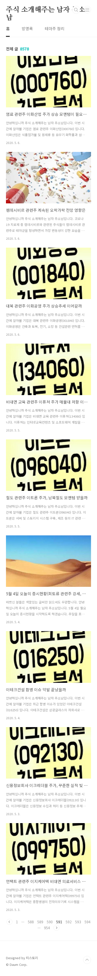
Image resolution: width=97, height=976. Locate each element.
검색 (76, 10)
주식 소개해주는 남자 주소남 (45, 10)
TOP (87, 960)
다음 (56, 928)
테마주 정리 (54, 28)
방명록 (27, 28)
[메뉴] (87, 9)
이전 (9, 922)
